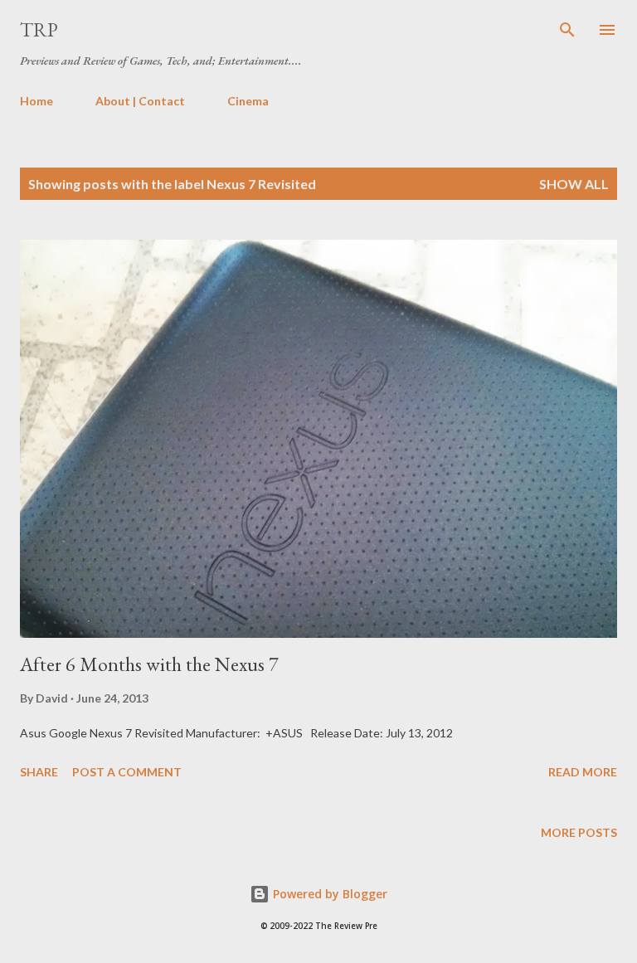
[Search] (567, 30)
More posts (579, 832)
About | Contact (140, 101)
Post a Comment (127, 772)
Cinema (248, 101)
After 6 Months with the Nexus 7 (149, 664)
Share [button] (39, 772)
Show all (574, 184)
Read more (582, 772)
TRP (39, 29)
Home (36, 101)
